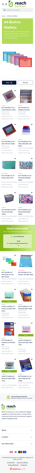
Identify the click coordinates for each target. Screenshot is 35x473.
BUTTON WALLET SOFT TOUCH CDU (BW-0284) (9, 212)
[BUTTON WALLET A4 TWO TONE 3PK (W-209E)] (26, 365)
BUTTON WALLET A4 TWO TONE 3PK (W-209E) (24, 378)
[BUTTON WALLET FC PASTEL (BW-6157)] (9, 164)
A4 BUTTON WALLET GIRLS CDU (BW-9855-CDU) (25, 342)
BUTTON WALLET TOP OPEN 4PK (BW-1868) (25, 308)
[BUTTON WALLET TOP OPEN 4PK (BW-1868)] (26, 295)
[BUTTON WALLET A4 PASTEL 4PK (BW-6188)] (26, 261)
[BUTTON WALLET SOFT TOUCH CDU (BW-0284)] (9, 198)
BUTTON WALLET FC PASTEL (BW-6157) (8, 177)
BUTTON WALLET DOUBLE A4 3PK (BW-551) (8, 342)
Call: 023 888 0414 (19, 236)
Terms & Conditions (22, 462)
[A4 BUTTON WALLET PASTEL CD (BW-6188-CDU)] (9, 295)
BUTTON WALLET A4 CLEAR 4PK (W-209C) (9, 109)
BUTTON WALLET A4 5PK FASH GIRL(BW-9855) (24, 178)
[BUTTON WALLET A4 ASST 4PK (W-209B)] (9, 130)
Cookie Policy (11, 462)
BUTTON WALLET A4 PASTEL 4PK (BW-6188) (25, 273)
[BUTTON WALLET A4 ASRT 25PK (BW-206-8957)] (26, 130)
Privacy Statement (13, 465)
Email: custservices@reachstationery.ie (18, 243)
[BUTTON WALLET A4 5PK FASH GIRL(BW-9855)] (26, 164)
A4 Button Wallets (12, 16)
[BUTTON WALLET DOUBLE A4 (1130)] (26, 96)
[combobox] (17, 10)
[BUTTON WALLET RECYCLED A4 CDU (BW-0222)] (9, 261)
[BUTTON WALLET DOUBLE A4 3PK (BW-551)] (9, 328)
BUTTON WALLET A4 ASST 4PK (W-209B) (8, 143)
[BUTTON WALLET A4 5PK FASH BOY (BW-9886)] (26, 198)
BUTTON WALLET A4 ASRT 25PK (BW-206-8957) (25, 144)
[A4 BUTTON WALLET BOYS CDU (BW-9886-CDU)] (9, 365)
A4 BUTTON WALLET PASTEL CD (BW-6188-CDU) (9, 309)
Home (3, 16)
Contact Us (23, 465)
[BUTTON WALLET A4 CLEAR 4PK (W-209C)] (9, 96)
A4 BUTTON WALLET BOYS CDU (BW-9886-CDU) (9, 378)
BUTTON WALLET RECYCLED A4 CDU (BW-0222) (8, 275)
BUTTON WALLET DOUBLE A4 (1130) (24, 109)
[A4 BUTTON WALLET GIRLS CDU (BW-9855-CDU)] (26, 328)
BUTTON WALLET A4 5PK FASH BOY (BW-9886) (24, 212)
